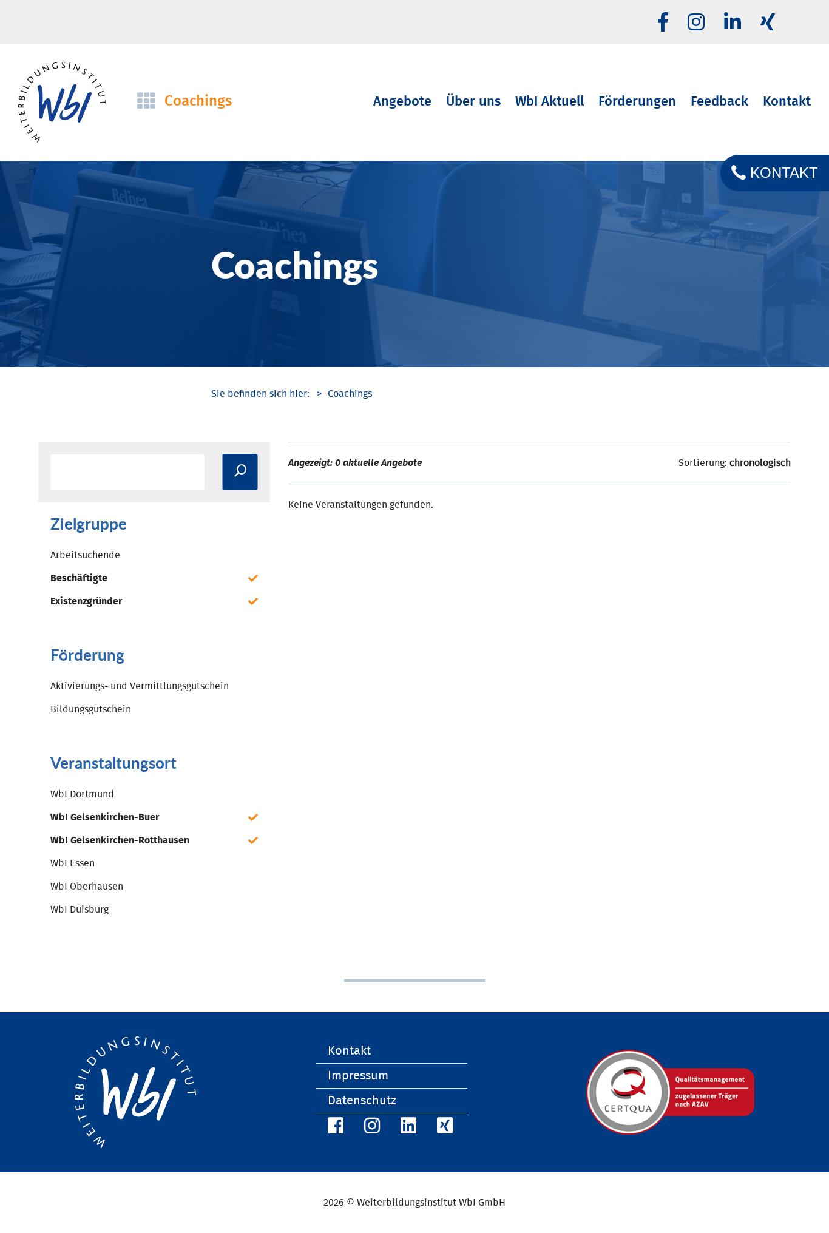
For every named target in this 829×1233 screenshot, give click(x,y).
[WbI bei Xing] (768, 23)
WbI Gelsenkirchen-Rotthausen (119, 840)
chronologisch (760, 463)
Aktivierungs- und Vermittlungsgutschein (139, 686)
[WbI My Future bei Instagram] (696, 23)
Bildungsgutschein (90, 709)
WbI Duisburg (79, 909)
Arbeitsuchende (85, 555)
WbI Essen (72, 863)
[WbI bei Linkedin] (732, 23)
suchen (240, 472)
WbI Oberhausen (86, 886)
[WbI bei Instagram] (370, 1127)
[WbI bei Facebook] (334, 1127)
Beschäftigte (78, 578)
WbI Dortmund (82, 794)
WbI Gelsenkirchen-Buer (104, 817)
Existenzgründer (86, 601)
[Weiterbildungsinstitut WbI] (260, 394)
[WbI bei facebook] (663, 23)
